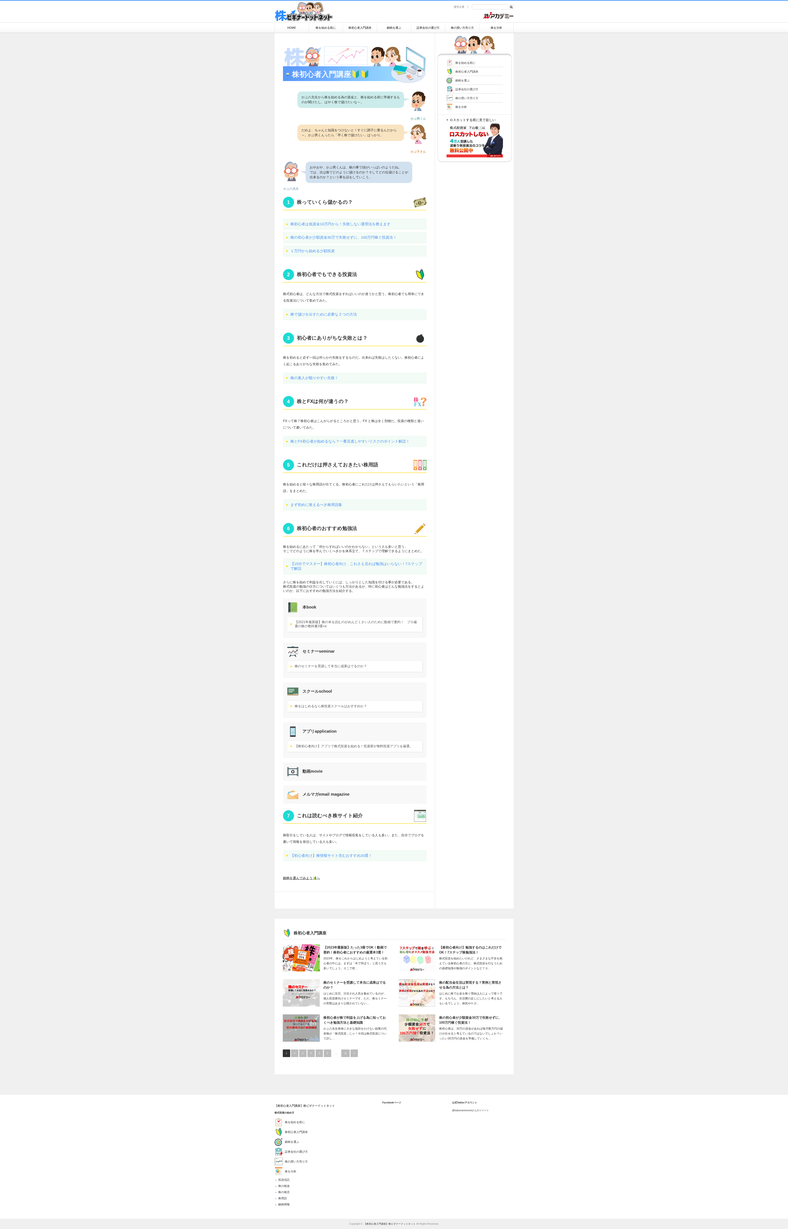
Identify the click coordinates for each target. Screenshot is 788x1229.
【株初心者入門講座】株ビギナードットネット (305, 1105)
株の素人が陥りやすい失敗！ (314, 378)
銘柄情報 (284, 1204)
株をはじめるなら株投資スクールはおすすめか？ (331, 706)
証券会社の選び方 (428, 27)
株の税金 (284, 1186)
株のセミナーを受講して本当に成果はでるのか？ (331, 666)
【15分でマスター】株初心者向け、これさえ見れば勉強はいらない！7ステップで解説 (356, 566)
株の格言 (284, 1192)
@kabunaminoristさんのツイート (470, 1110)
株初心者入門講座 (359, 27)
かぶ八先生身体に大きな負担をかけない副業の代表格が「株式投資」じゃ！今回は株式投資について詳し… (355, 1033)
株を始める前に (326, 27)
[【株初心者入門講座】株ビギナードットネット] (303, 12)
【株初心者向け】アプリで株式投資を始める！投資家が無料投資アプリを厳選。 (354, 746)
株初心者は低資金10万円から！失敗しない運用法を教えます (340, 224)
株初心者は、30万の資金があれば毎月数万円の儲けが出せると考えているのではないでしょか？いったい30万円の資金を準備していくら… (471, 1033)
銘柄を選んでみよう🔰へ (301, 878)
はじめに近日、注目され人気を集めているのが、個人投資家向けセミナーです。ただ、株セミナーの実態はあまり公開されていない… (355, 998)
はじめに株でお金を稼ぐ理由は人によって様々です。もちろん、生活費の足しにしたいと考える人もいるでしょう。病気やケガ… (470, 998)
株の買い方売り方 (462, 27)
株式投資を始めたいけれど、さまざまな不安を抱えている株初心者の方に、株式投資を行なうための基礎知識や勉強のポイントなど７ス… (470, 963)
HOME (291, 27)
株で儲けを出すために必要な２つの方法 (323, 314)
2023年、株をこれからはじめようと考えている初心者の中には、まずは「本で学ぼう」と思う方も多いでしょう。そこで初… (355, 963)
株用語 (282, 1198)
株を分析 (496, 27)
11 (345, 1053)
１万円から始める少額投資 (312, 251)
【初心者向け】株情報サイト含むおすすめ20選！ (331, 856)
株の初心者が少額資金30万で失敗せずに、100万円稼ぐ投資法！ (343, 237)
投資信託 (284, 1179)
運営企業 (459, 6)
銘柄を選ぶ (394, 27)
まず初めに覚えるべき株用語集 (316, 505)
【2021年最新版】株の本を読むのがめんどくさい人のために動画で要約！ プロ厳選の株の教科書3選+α (356, 624)
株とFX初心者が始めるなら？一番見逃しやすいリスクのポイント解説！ (350, 441)
